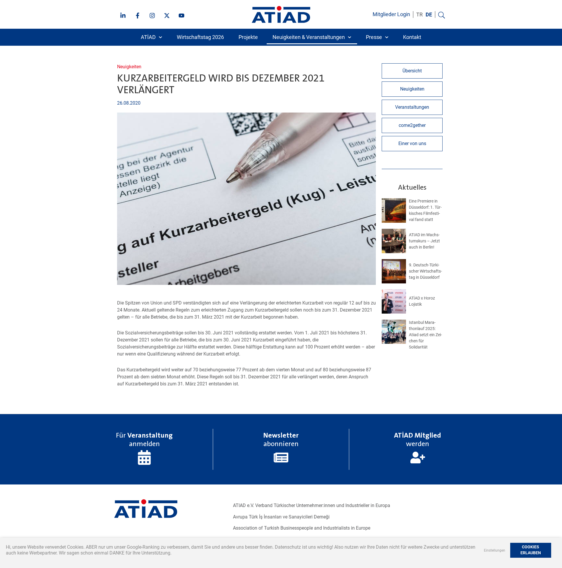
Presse (374, 37)
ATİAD (148, 37)
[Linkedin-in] (123, 15)
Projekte (248, 37)
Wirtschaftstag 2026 (200, 37)
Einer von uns (412, 143)
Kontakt (412, 37)
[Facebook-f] (137, 15)
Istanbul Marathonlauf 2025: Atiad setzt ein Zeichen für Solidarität (425, 334)
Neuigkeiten (129, 66)
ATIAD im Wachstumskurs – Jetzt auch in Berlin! (424, 240)
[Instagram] (152, 15)
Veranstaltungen (412, 107)
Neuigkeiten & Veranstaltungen (309, 37)
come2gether (412, 125)
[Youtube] (181, 15)
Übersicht (412, 71)
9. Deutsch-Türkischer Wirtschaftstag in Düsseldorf (425, 271)
